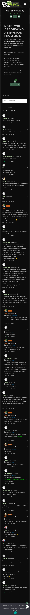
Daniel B (14, 475)
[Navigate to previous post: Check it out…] (14, 16)
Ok (15, 612)
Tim (3, 208)
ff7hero (13, 345)
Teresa (13, 417)
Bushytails (14, 315)
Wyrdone (14, 449)
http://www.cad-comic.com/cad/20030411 (14, 479)
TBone (13, 519)
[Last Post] (18, 84)
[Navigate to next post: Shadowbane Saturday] (16, 16)
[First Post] (11, 84)
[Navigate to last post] (19, 16)
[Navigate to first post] (11, 16)
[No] (28, 609)
